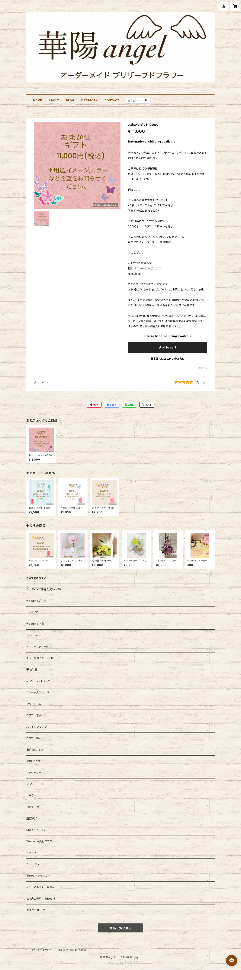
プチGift (31, 795)
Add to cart (167, 347)
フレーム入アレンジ (37, 692)
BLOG (70, 100)
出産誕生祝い (34, 749)
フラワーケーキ (35, 772)
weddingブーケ (36, 600)
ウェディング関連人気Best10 (43, 589)
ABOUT (54, 100)
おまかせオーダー (37, 910)
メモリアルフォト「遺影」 (40, 887)
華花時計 (31, 669)
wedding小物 (35, 623)
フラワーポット (34, 715)
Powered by (116, 963)
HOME (37, 100)
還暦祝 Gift (33, 818)
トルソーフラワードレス (39, 646)
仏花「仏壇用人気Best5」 (41, 898)
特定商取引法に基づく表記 (72, 949)
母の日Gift (32, 807)
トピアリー (32, 852)
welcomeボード (36, 635)
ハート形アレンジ (36, 726)
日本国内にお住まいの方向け (168, 358)
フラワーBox (34, 738)
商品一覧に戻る (120, 928)
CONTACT (111, 100)
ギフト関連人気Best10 (40, 658)
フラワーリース (35, 784)
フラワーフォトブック (38, 681)
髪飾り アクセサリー (38, 875)
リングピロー (34, 612)
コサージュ (32, 864)
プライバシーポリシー (40, 949)
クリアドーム (33, 703)
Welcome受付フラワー (40, 841)
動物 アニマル (34, 761)
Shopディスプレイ (37, 829)
